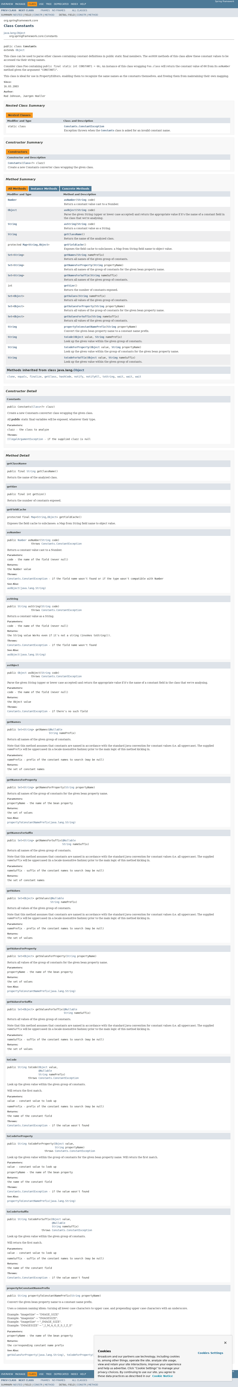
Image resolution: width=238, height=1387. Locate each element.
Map (25, 244)
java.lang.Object (14, 32)
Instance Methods (44, 188)
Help (83, 4)
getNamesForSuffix (76, 275)
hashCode (65, 376)
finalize (35, 376)
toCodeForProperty (76, 347)
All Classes (79, 10)
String (81, 199)
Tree (49, 4)
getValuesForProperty (79, 306)
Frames (45, 10)
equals (22, 376)
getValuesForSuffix (77, 316)
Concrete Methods (75, 188)
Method (49, 15)
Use (41, 4)
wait (120, 376)
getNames (70, 254)
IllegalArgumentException (25, 439)
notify (78, 376)
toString (108, 376)
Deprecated (61, 4)
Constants (14, 162)
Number (12, 199)
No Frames (58, 10)
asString (70, 224)
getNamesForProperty (78, 265)
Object (20, 50)
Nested (17, 15)
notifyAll (92, 376)
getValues (70, 296)
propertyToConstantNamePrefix (85, 326)
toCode (68, 336)
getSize (69, 285)
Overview (7, 4)
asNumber (70, 199)
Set (10, 254)
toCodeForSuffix (75, 357)
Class (26, 162)
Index (74, 4)
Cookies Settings (210, 1352)
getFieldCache (73, 244)
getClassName (73, 234)
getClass (50, 376)
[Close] (225, 1343)
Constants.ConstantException (84, 126)
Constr (37, 15)
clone (11, 376)
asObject (70, 210)
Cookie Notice (162, 1376)
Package (20, 4)
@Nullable (55, 729)
